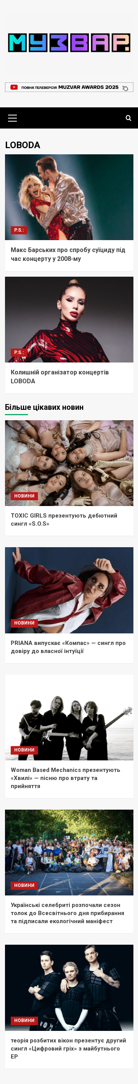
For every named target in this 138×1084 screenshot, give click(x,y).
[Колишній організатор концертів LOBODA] (69, 319)
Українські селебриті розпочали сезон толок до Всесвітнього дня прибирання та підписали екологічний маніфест (67, 913)
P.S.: (19, 230)
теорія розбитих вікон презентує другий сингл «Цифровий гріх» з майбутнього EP (68, 1048)
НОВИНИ (24, 496)
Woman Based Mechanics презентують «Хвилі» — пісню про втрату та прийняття (65, 778)
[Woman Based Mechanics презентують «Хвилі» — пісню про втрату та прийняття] (69, 717)
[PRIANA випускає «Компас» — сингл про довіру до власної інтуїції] (69, 590)
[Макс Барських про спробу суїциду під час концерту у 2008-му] (69, 197)
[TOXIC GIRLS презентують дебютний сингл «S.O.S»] (69, 463)
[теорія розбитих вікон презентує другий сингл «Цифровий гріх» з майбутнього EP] (69, 988)
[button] (12, 117)
